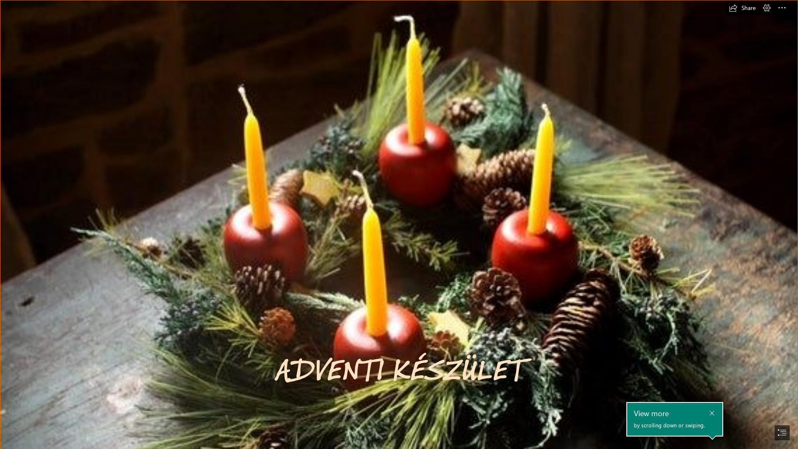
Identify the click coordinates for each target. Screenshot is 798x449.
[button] (742, 7)
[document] (399, 224)
